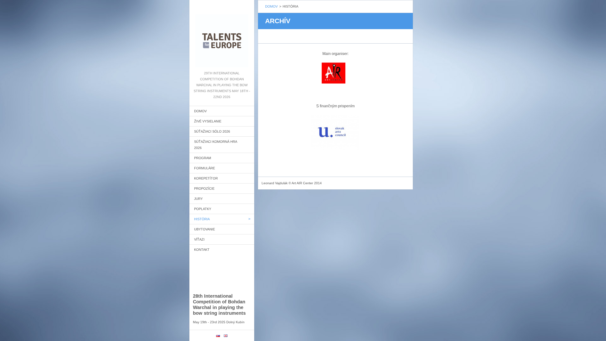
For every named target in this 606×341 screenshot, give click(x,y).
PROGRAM (202, 158)
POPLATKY (202, 209)
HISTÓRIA (202, 219)
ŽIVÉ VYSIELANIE (207, 121)
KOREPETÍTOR (206, 178)
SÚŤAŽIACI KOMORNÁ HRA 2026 (215, 145)
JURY (198, 199)
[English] (225, 335)
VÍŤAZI (199, 239)
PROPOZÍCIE (204, 188)
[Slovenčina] (218, 335)
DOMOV (200, 111)
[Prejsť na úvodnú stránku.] (221, 35)
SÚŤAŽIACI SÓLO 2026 (212, 131)
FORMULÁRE (204, 168)
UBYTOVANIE (204, 229)
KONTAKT (201, 249)
